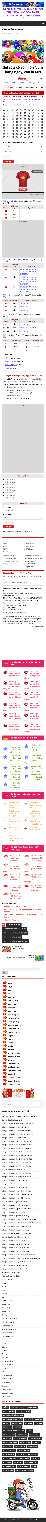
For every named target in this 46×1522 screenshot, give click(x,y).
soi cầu (29, 1431)
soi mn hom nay (9, 1466)
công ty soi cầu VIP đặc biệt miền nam (15, 1248)
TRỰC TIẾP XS (7, 1279)
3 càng (5, 1407)
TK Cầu (4, 1315)
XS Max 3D (12, 1011)
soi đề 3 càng (8, 1470)
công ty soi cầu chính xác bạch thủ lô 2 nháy (17, 1123)
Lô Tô (4, 1372)
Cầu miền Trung (14, 1032)
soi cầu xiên (7, 1447)
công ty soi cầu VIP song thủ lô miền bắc (16, 1198)
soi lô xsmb (18, 1462)
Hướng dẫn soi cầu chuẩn (11, 1276)
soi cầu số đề (25, 1443)
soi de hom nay (8, 1455)
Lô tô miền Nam (14, 1067)
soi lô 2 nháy (24, 1459)
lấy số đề (28, 1419)
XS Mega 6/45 (13, 1001)
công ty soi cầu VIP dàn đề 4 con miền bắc (17, 1145)
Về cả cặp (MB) (13, 1022)
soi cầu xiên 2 (20, 1447)
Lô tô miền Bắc (13, 1063)
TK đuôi (11, 1050)
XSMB (10, 983)
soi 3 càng (38, 1419)
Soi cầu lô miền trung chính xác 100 (14, 1202)
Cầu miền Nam (13, 1029)
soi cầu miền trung (10, 1443)
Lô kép (10, 1043)
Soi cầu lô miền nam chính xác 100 (14, 1237)
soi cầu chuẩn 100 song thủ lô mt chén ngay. (37, 858)
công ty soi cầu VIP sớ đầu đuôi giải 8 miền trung (19, 1219)
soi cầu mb (7, 1439)
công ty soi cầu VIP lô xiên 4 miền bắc (15, 1187)
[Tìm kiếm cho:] (23, 1104)
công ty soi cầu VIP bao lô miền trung (15, 1205)
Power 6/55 (12, 1008)
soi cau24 (28, 1423)
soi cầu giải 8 (34, 1435)
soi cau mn (17, 1427)
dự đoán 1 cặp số (23, 1411)
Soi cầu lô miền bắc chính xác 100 (13, 1170)
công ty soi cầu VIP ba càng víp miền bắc (16, 1127)
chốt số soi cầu (16, 1407)
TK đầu (10, 1046)
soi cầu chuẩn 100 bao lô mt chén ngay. (15, 887)
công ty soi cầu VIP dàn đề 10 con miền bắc (17, 1155)
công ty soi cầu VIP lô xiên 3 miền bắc (15, 1184)
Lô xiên (10, 1039)
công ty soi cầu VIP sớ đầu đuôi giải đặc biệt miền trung (21, 1223)
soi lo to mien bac (9, 1459)
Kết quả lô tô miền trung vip (15, 906)
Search (5, 972)
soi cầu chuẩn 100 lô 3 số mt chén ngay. (36, 887)
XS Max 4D (12, 1004)
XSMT (10, 990)
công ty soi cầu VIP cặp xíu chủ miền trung (16, 1209)
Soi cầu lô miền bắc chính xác (12, 1120)
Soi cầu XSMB (32, 1447)
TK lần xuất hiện (14, 1057)
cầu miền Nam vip (14, 925)
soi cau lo (7, 1427)
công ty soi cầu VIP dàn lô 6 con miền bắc (16, 1166)
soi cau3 (6, 1423)
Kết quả (11, 994)
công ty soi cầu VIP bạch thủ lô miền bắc (16, 1138)
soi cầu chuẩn (22, 1435)
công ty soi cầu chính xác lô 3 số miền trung (17, 1233)
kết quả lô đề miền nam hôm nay (15, 941)
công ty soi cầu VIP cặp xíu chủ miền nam (16, 1244)
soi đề (34, 1466)
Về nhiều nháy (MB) (15, 1025)
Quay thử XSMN (14, 1084)
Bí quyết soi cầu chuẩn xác (11, 1272)
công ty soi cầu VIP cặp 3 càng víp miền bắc (17, 1141)
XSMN (10, 987)
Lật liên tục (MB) (14, 1018)
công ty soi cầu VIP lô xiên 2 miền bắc (15, 1180)
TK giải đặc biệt (14, 1053)
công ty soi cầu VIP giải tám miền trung (15, 1216)
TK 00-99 (11, 1060)
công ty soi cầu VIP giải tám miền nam (15, 1251)
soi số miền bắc (23, 1466)
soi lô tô (35, 1459)
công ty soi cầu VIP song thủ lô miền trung (17, 1226)
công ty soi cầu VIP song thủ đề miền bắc (16, 1191)
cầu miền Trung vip (11, 920)
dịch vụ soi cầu (8, 1411)
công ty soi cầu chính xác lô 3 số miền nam (17, 1269)
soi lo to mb (31, 1455)
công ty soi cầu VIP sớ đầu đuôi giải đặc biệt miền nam (21, 1258)
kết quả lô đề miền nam (12, 937)
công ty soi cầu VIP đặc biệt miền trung (15, 1212)
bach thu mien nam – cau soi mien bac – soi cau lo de (20, 1116)
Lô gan (10, 1036)
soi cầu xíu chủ (23, 1451)
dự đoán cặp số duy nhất (12, 1419)
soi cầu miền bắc (20, 1439)
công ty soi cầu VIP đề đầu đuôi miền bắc (16, 1177)
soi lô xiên (7, 1462)
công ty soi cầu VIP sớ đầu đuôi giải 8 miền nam (19, 1255)
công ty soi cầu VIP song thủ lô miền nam (16, 1262)
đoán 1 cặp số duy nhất (24, 1470)
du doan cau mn (31, 1407)
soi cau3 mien (17, 1423)
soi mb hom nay (31, 1462)
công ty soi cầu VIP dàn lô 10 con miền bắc (17, 1159)
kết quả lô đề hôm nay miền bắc (15, 933)
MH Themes (37, 1520)
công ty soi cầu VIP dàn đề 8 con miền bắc (17, 1152)
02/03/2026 (7, 34)
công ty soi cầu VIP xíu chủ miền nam (15, 1265)
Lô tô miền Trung (14, 1070)
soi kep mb (20, 1455)
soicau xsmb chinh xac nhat (13, 1431)
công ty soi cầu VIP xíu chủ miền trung (15, 1230)
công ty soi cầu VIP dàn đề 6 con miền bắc (17, 1148)
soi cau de (38, 1423)
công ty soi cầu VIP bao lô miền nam (14, 1241)
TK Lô (4, 1340)
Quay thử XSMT (14, 1081)
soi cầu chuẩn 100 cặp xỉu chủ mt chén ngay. (16, 896)
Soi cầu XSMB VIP (9, 1451)
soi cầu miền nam (35, 1439)
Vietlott (11, 997)
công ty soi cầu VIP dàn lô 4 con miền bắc (16, 1162)
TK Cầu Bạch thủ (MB (9, 1319)
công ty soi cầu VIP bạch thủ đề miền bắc (16, 1131)
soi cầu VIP (36, 1443)
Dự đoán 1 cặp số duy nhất (13, 1415)
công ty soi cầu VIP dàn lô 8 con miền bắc (16, 1173)
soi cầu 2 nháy (8, 1435)
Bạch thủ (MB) (13, 1015)
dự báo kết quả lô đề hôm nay (15, 929)
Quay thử (11, 1074)
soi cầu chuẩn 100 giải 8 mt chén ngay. (15, 877)
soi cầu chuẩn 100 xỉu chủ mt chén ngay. (15, 858)
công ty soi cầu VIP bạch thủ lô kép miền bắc (17, 1134)
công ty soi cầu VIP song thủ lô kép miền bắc (17, 1194)
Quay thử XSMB (14, 1078)
